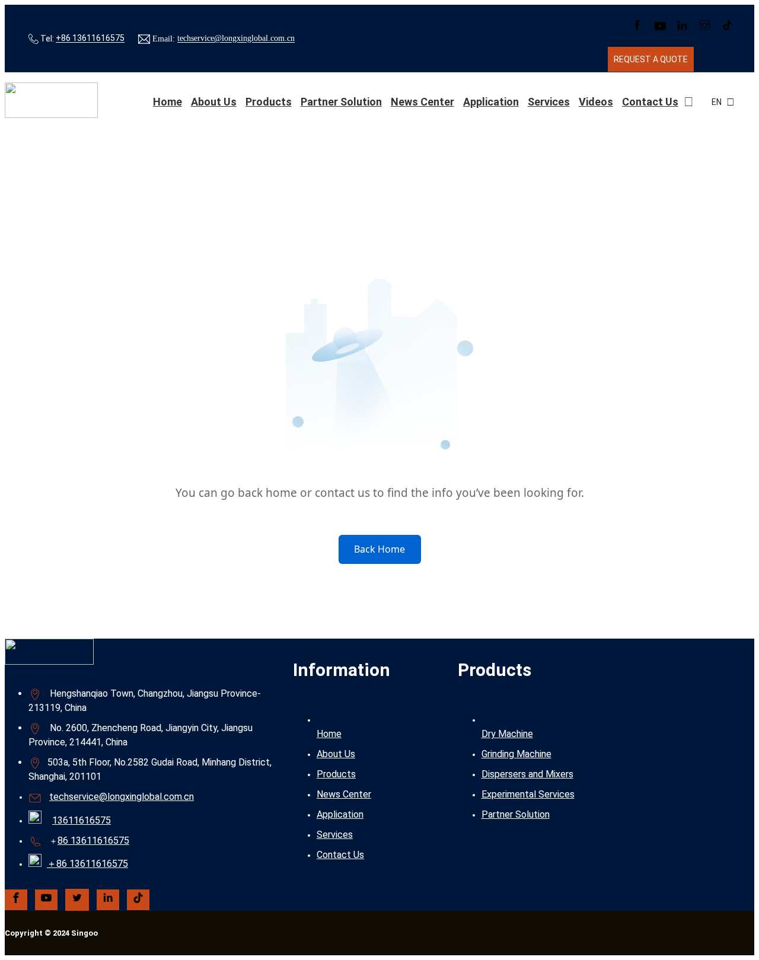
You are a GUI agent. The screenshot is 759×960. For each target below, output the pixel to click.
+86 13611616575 (90, 38)
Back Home (379, 549)
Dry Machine (507, 733)
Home (167, 101)
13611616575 (81, 820)
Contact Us (650, 101)
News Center (422, 101)
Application (491, 101)
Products (268, 101)
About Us (336, 754)
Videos (596, 101)
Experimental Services (528, 794)
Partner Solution (341, 101)
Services (549, 101)
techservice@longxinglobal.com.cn (236, 38)
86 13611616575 (93, 840)
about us (214, 101)
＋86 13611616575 (87, 863)
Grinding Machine (516, 754)
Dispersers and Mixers (527, 774)
